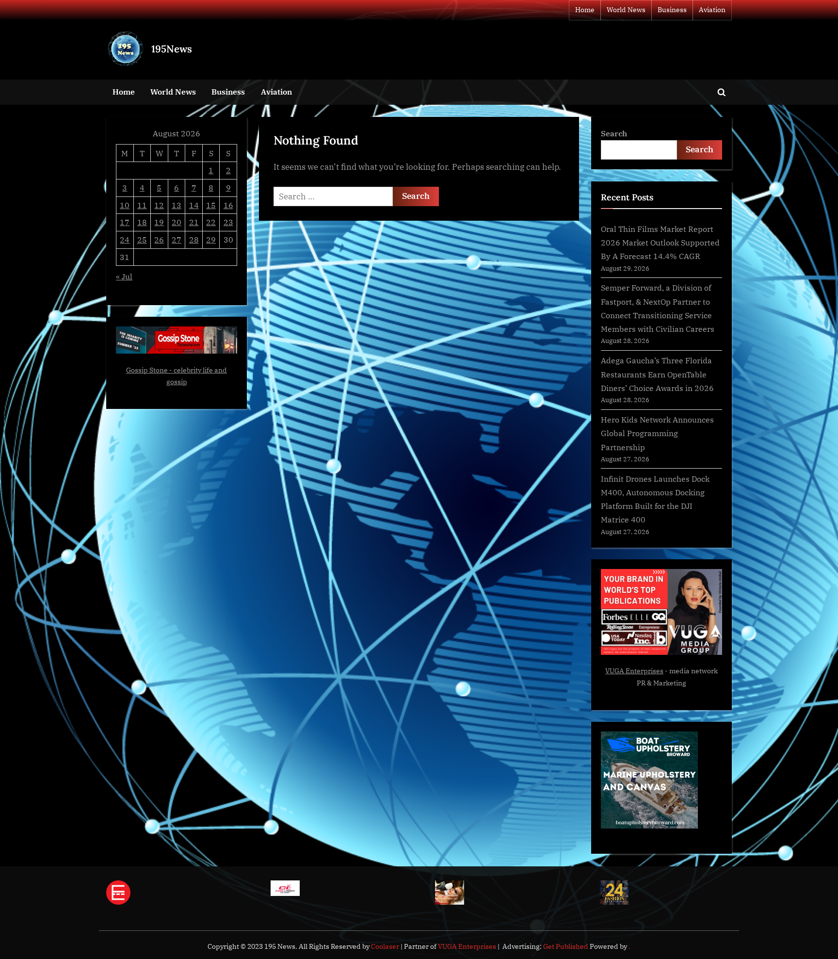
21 (194, 222)
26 (159, 239)
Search (614, 133)
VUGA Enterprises (634, 670)
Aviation (712, 9)
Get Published (565, 946)
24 (124, 239)
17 (124, 222)
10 (124, 205)
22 (211, 222)
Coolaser (386, 946)
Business (672, 9)
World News (626, 9)
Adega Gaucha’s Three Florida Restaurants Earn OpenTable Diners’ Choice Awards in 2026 (657, 374)
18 (142, 222)
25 (142, 239)
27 (176, 239)
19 (159, 222)
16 (228, 205)
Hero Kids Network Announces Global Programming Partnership (657, 433)
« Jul (124, 276)
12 (159, 205)
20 (176, 222)
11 (142, 205)
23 (228, 222)
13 (176, 205)
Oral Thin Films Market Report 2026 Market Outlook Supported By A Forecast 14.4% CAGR (660, 242)
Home (585, 9)
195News (171, 48)
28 (194, 239)
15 (211, 205)
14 (194, 205)
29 (211, 239)
